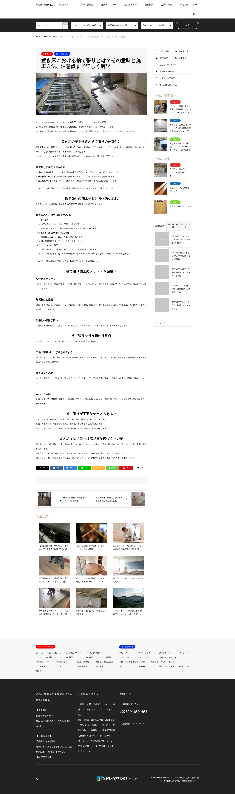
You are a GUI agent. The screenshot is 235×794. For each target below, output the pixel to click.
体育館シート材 (42, 662)
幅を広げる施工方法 (168, 85)
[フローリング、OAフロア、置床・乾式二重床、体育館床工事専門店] (117, 785)
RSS (37, 779)
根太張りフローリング (169, 71)
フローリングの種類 (84, 657)
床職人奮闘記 (87, 4)
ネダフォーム (145, 657)
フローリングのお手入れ (46, 653)
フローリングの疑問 (64, 657)
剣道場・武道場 (82, 662)
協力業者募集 (130, 4)
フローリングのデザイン (70, 653)
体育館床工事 (61, 662)
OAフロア (164, 58)
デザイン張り (125, 657)
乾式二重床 (164, 51)
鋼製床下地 (183, 51)
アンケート (193, 14)
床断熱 (142, 666)
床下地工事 (47, 54)
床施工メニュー (108, 4)
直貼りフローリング (168, 65)
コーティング (185, 653)
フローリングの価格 (92, 653)
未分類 (39, 671)
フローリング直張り (149, 662)
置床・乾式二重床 (62, 54)
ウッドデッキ (145, 653)
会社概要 (149, 4)
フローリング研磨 (103, 657)
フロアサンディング (167, 657)
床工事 (59, 666)
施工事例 (182, 58)
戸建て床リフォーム (189, 4)
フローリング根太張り (128, 662)
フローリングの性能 (44, 657)
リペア (122, 666)
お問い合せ (166, 4)
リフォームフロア (167, 78)
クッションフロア (166, 653)
